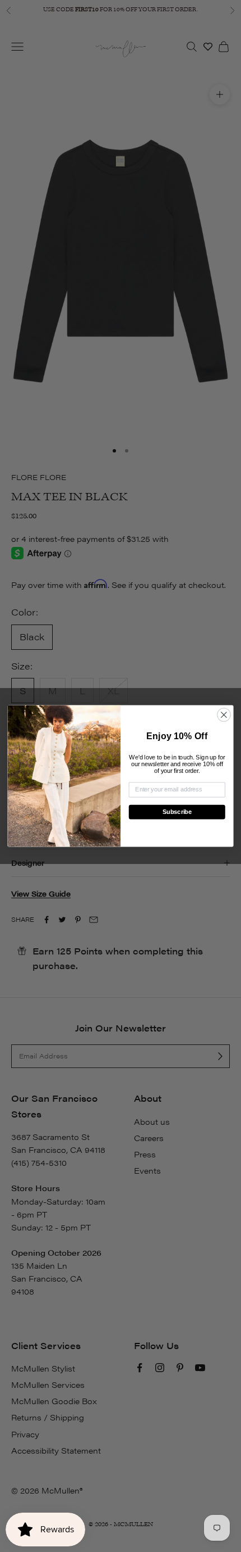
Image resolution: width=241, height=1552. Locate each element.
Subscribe (177, 812)
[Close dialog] (224, 715)
